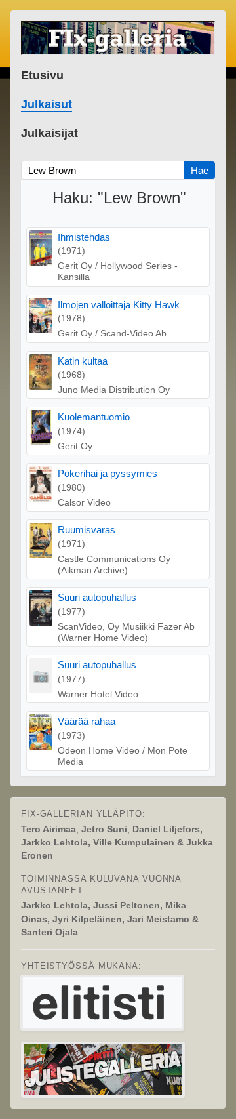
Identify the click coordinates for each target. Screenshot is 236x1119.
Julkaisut (46, 104)
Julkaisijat (49, 133)
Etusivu (42, 75)
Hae (199, 170)
